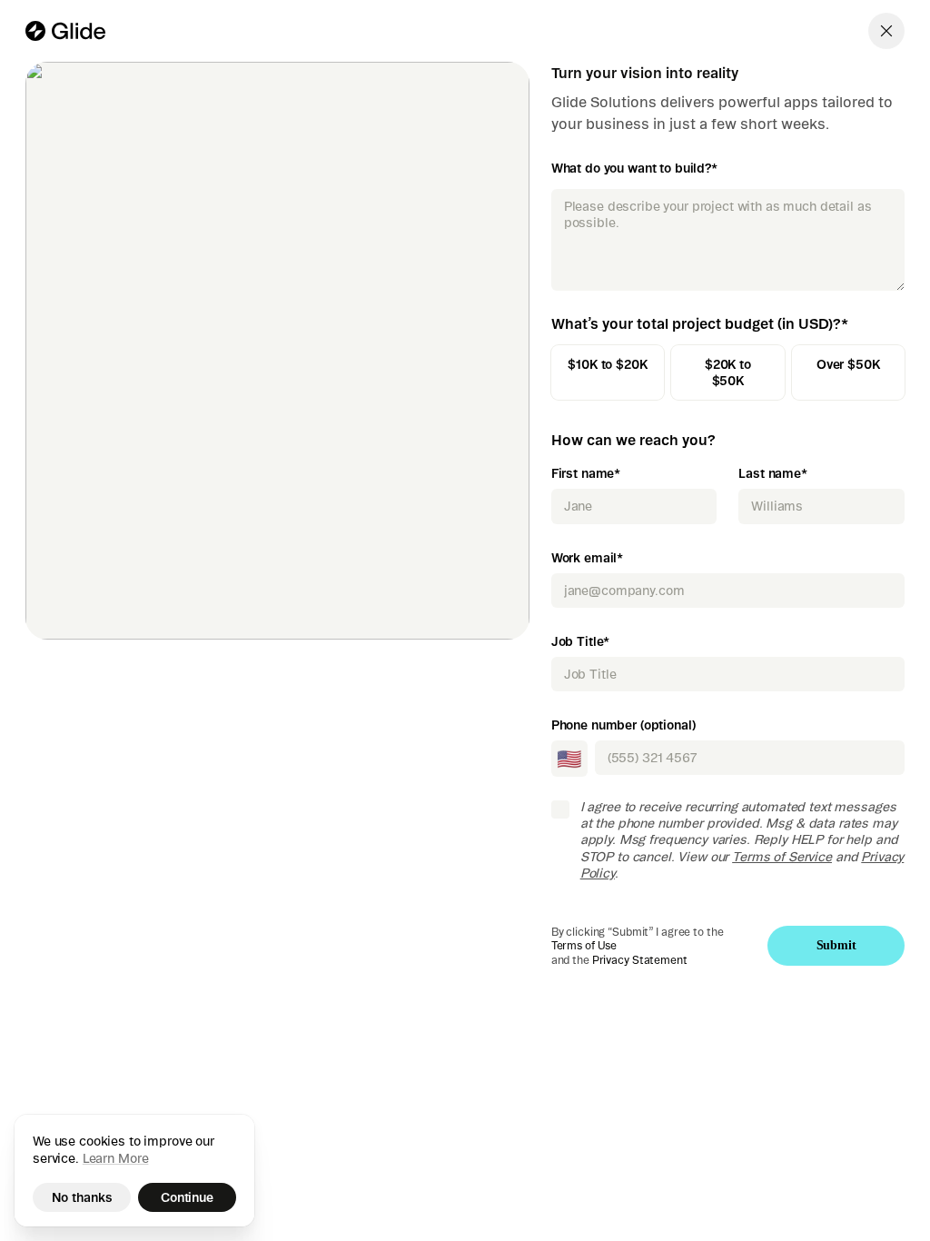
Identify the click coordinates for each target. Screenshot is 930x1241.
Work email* (587, 558)
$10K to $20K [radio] (607, 364)
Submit (836, 945)
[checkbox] (560, 809)
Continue (187, 1197)
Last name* (772, 473)
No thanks (82, 1197)
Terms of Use (584, 945)
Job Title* (580, 641)
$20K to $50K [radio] (728, 372)
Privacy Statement (640, 960)
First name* (585, 473)
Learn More (116, 1158)
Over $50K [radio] (848, 364)
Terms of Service (782, 856)
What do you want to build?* (634, 168)
